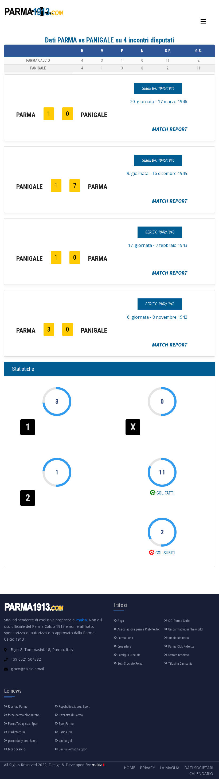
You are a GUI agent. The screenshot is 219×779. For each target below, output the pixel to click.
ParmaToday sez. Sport (22, 724)
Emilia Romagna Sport (72, 749)
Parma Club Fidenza (180, 646)
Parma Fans (125, 638)
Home (129, 767)
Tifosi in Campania (180, 663)
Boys (120, 621)
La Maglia (169, 767)
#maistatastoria (178, 638)
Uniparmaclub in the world (185, 629)
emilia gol (65, 741)
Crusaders (124, 646)
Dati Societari (198, 767)
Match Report (169, 129)
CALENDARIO (201, 773)
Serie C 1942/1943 (159, 232)
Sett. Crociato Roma (130, 663)
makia (81, 619)
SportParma (66, 724)
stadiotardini (16, 732)
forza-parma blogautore (23, 715)
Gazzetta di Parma (70, 715)
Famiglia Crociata (128, 655)
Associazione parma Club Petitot (138, 629)
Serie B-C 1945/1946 (158, 88)
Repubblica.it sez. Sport (73, 706)
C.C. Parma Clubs (178, 621)
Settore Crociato (178, 655)
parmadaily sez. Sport (22, 741)
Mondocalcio (16, 749)
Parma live (65, 732)
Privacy (147, 767)
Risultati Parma (17, 706)
